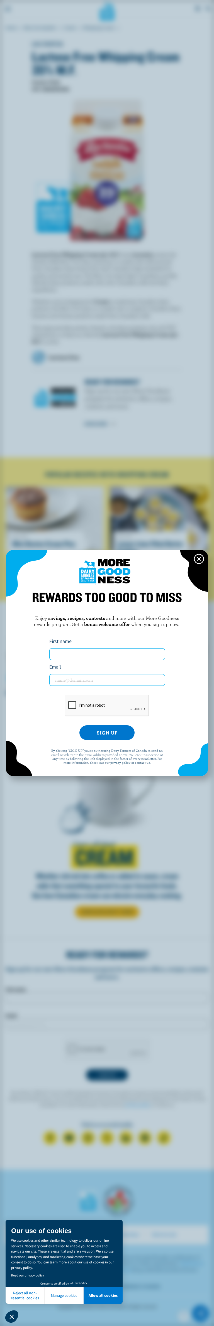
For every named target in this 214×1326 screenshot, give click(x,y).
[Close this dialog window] (199, 559)
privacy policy (120, 762)
